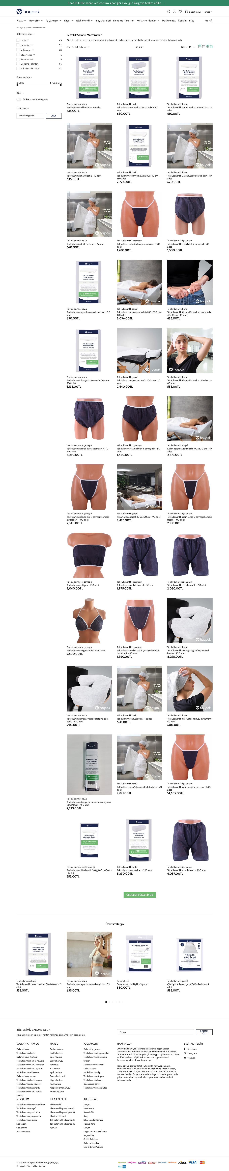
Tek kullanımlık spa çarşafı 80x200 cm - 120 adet (138, 382)
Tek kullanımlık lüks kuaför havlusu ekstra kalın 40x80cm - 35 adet (189, 314)
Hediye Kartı (89, 1123)
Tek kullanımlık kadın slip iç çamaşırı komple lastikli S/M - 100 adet (88, 518)
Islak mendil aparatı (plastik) (62, 1112)
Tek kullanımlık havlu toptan (29, 1080)
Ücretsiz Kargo (114, 924)
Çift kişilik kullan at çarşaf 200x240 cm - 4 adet (188, 986)
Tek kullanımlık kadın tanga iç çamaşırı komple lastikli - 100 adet (189, 518)
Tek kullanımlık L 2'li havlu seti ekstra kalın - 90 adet (139, 788)
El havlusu (54, 1064)
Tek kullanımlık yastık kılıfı (28, 1112)
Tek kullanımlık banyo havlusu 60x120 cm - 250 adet (88, 382)
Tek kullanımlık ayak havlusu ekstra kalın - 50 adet (88, 314)
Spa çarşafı (21, 1123)
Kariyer (86, 1127)
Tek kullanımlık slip (91, 1072)
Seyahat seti (123, 981)
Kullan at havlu (23, 1049)
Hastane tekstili (23, 1131)
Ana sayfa (19, 27)
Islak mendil (55, 1104)
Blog (85, 1116)
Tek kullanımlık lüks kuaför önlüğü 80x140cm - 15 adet (89, 872)
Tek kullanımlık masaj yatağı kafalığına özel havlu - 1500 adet (188, 652)
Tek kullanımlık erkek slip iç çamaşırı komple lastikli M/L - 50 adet (138, 652)
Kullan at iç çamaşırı (92, 1049)
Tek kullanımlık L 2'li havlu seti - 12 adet (85, 244)
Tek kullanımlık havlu (77, 104)
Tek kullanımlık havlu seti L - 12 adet (84, 175)
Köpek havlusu (56, 1080)
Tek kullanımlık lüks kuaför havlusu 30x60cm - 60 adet (189, 720)
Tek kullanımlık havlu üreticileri (30, 1064)
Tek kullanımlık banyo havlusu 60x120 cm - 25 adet (190, 109)
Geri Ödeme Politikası (93, 1147)
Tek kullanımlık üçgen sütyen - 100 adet (86, 650)
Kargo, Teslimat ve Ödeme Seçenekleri (95, 1133)
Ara (53, 115)
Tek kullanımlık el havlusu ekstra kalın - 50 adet (137, 109)
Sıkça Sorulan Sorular (93, 1120)
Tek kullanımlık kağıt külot (95, 1087)
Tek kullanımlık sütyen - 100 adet (83, 585)
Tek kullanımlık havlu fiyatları (29, 1068)
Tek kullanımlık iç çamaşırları (96, 1053)
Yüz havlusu (55, 1068)
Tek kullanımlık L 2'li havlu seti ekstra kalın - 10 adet (189, 177)
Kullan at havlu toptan (26, 1076)
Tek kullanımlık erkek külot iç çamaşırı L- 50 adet (188, 245)
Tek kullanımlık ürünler (26, 1120)
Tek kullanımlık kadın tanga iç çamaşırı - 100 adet (138, 245)
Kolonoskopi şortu (91, 1083)
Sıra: (69, 47)
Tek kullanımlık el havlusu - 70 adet (84, 107)
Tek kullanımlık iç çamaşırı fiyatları (95, 1058)
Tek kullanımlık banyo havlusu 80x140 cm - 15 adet (39, 986)
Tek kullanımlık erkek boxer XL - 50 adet (186, 585)
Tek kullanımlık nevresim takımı (30, 1104)
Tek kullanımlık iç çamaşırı (129, 240)
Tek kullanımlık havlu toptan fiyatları (29, 1093)
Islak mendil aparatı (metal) (62, 1108)
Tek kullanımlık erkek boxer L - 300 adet (186, 870)
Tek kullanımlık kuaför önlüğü (81, 867)
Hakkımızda (88, 1108)
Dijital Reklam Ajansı (26, 1162)
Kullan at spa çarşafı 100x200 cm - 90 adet (138, 517)
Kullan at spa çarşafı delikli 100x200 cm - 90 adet (189, 450)
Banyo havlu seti (57, 1076)
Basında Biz (88, 1112)
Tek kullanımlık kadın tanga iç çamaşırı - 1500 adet (189, 788)
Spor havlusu (56, 1056)
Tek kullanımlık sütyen (93, 1076)
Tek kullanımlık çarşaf (127, 308)
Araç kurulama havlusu (60, 1087)
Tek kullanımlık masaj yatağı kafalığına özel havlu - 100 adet (87, 720)
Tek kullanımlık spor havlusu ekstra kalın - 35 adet (88, 986)
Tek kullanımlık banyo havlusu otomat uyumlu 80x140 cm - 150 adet (89, 803)
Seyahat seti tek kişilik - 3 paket (132, 984)
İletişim (86, 1104)
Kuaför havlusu (56, 1053)
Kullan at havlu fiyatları (26, 1056)
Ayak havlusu (56, 1072)
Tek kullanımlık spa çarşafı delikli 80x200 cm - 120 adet (139, 314)
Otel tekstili (21, 1127)
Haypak (28, 11)
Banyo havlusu (56, 1060)
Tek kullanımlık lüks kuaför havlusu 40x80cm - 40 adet (189, 382)
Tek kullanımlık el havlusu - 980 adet (135, 870)
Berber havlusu (57, 1049)
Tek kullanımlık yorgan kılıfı (28, 1116)
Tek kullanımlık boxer (93, 1080)
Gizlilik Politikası (90, 1139)
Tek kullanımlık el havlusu (27, 1072)
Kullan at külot (89, 1068)
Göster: (184, 47)
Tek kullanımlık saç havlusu (28, 1083)
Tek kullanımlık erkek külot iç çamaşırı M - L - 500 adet (88, 450)
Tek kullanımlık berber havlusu (30, 1060)
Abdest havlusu (57, 1091)
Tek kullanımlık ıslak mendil (62, 1120)
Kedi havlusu (55, 1083)
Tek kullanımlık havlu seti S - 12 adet (134, 718)
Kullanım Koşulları (91, 1143)
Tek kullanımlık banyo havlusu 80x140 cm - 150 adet (138, 177)
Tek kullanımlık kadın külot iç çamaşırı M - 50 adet (138, 450)
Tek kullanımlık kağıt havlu (28, 1087)
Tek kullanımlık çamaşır (93, 1064)
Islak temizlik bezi (58, 1116)
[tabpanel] (39, 966)
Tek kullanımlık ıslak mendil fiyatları (62, 1125)
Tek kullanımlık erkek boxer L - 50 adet (135, 585)
